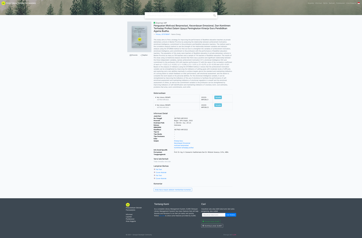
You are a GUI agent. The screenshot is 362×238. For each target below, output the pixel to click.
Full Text (159, 169)
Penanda (134, 55)
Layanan (129, 217)
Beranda (311, 3)
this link (162, 216)
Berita (325, 3)
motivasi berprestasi (181, 145)
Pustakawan (340, 3)
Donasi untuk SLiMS (212, 221)
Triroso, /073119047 (163, 34)
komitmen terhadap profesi (184, 148)
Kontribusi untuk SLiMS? (213, 226)
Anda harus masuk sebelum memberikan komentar (173, 190)
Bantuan (332, 3)
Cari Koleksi (231, 215)
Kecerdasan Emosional (182, 143)
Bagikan (145, 55)
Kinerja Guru (178, 141)
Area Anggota (351, 3)
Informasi (318, 3)
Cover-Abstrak (161, 172)
